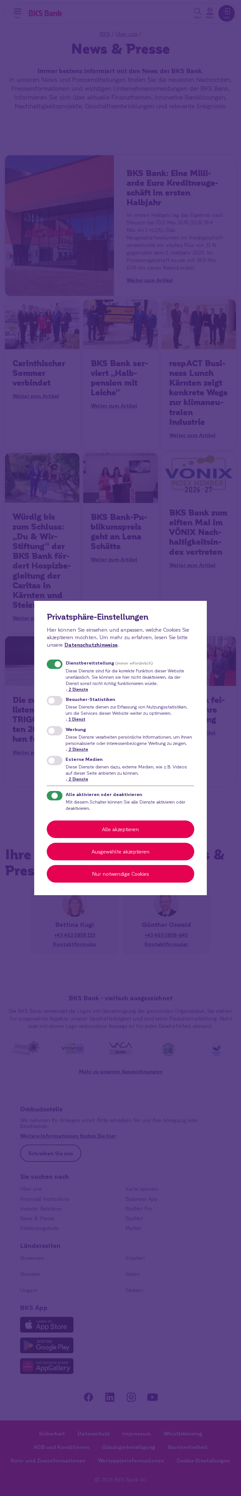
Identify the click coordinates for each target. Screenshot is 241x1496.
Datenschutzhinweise (91, 645)
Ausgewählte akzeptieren (121, 851)
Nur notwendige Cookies (120, 874)
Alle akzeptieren (120, 829)
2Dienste (77, 689)
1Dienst (75, 719)
